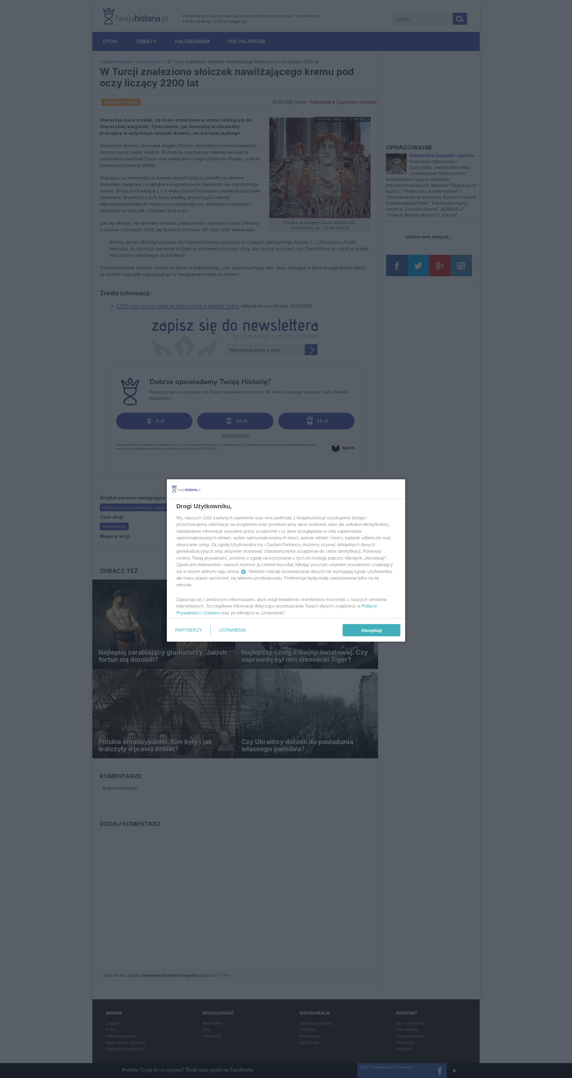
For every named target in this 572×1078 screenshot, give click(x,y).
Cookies (212, 612)
